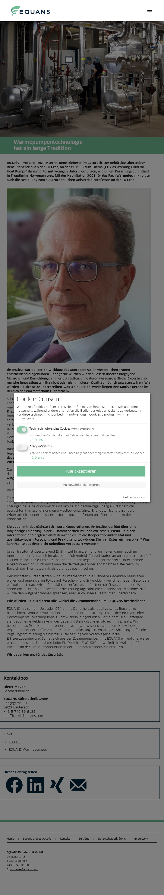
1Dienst (36, 440)
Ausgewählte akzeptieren (81, 485)
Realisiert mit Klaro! (134, 497)
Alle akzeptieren (81, 471)
